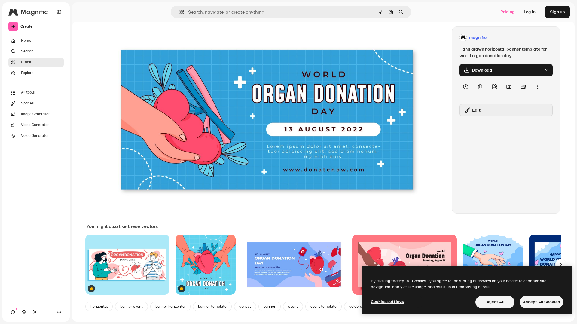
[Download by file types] (547, 70)
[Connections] (13, 312)
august (245, 306)
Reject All (495, 301)
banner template (212, 306)
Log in (530, 12)
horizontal (99, 306)
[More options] (538, 87)
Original (142, 37)
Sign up (557, 12)
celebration (359, 306)
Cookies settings (387, 301)
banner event (131, 306)
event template (323, 306)
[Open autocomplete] (179, 12)
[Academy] (24, 312)
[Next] (560, 265)
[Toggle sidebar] (59, 12)
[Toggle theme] (35, 312)
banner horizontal (170, 306)
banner (270, 306)
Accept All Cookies (541, 301)
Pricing (507, 12)
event (293, 306)
